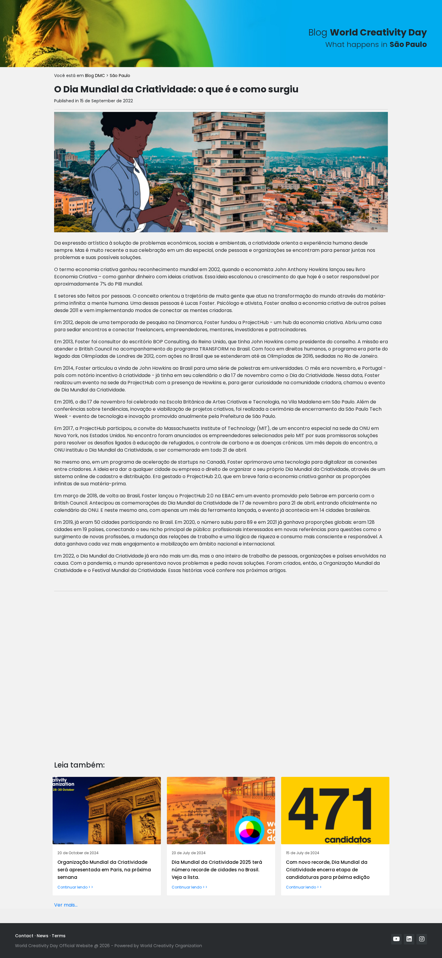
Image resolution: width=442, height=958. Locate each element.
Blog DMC (95, 76)
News (42, 936)
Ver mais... (66, 904)
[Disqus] (221, 671)
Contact (24, 936)
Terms (59, 936)
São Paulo (120, 76)
